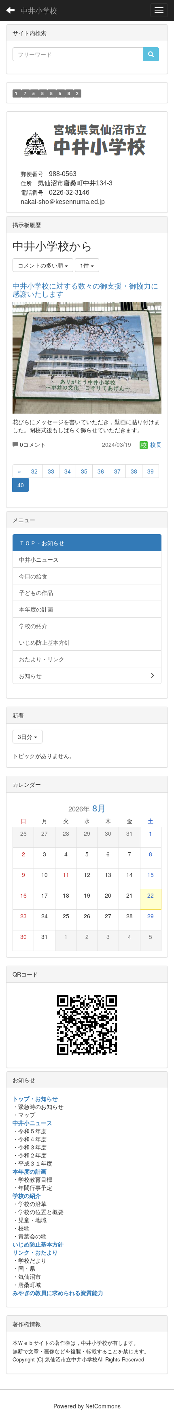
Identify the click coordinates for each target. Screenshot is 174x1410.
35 (84, 471)
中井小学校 (39, 10)
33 (51, 471)
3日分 (26, 737)
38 (134, 471)
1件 (85, 265)
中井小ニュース (32, 1123)
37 (117, 471)
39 (150, 471)
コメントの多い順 (41, 265)
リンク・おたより (35, 1252)
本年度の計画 (30, 1171)
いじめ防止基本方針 (38, 1244)
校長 (155, 444)
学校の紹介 (27, 1195)
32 (34, 471)
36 (101, 471)
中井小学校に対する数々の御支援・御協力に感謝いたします (85, 289)
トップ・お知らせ (35, 1098)
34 (67, 471)
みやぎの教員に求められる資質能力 (58, 1293)
